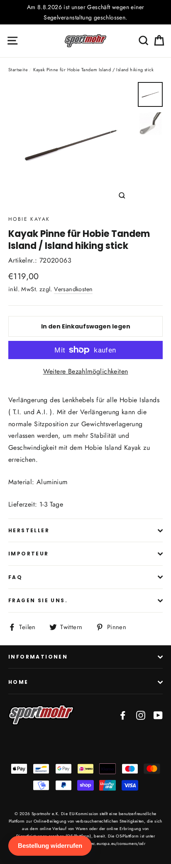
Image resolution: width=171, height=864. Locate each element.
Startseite (18, 69)
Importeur (28, 553)
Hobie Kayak (29, 219)
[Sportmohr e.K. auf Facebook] (122, 715)
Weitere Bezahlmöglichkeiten (85, 371)
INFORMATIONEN (38, 656)
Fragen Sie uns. (38, 600)
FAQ (15, 577)
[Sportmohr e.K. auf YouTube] (158, 715)
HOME (18, 681)
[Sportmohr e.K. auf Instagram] (140, 715)
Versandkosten (73, 289)
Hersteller (28, 530)
